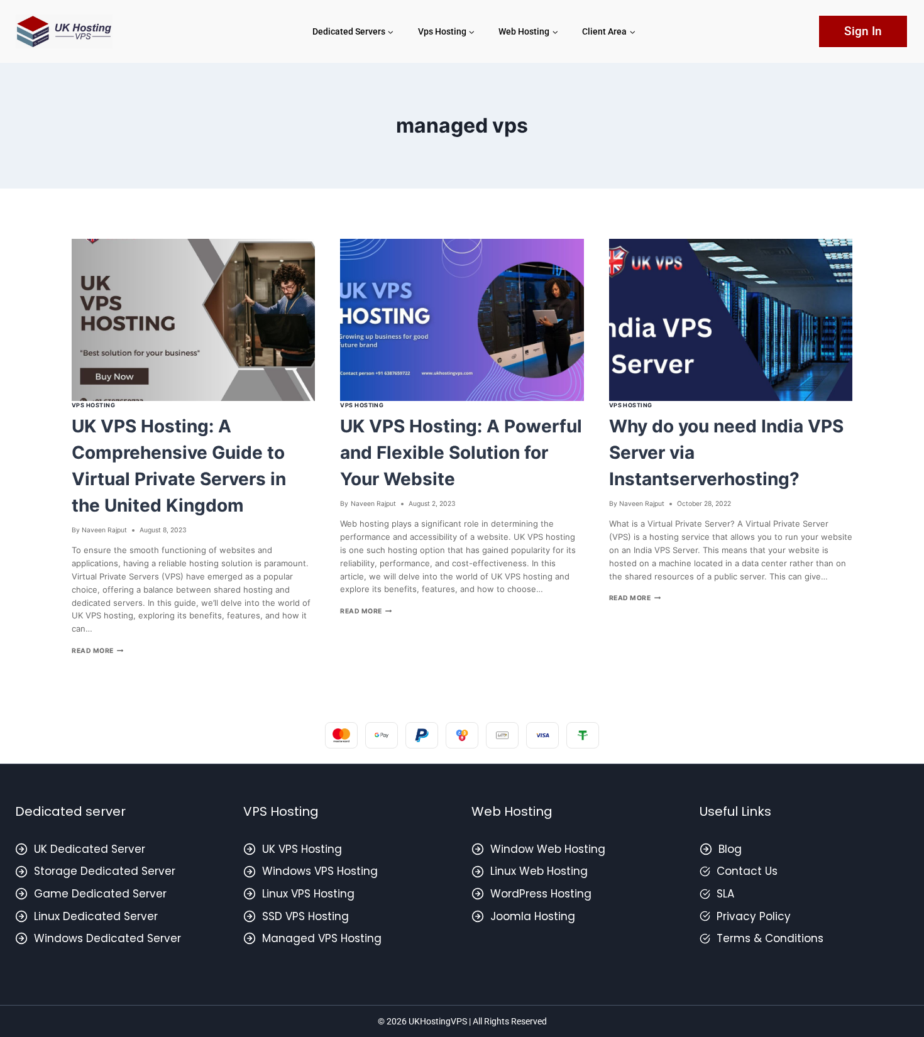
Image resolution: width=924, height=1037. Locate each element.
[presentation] (193, 320)
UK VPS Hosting (302, 849)
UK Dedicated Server (89, 849)
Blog (730, 849)
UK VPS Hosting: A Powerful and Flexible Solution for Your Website (461, 452)
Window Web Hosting (547, 849)
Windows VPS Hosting (320, 871)
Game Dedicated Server (100, 893)
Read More (97, 651)
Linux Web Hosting (539, 871)
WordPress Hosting (540, 893)
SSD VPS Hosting (305, 916)
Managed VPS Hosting (322, 938)
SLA (725, 893)
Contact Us (747, 871)
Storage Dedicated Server (104, 871)
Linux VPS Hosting (308, 893)
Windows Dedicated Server (107, 938)
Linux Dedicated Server (96, 916)
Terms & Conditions (770, 938)
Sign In (863, 31)
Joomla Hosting (532, 916)
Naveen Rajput (104, 530)
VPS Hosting (93, 405)
